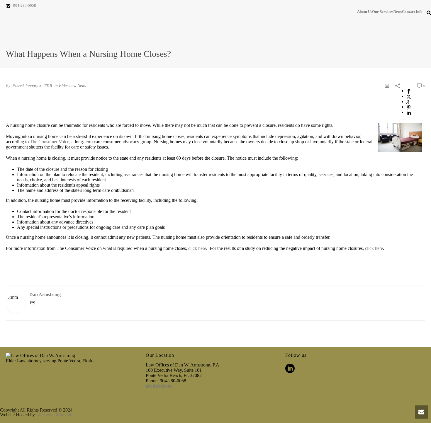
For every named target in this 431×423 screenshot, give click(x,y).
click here (197, 248)
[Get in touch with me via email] (32, 303)
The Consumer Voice (49, 141)
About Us (364, 11)
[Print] (387, 85)
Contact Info (412, 11)
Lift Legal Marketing (55, 414)
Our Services (382, 11)
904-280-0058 (24, 5)
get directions (159, 385)
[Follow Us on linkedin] (290, 369)
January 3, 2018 (38, 85)
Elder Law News (72, 85)
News (397, 11)
